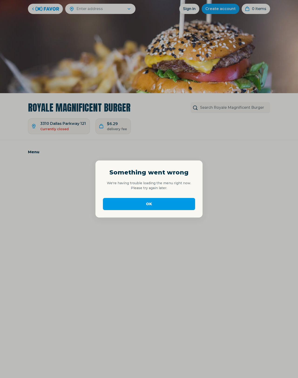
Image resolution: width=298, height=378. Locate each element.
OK (149, 204)
